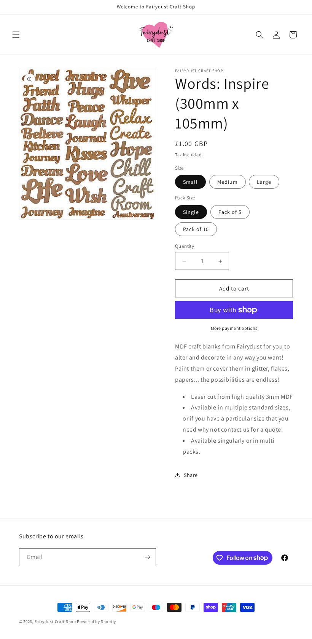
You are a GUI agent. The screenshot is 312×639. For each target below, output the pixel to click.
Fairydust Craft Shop (55, 621)
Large (264, 181)
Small (190, 181)
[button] (16, 34)
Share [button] (191, 475)
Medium (227, 181)
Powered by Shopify (96, 621)
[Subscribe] (147, 557)
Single (191, 212)
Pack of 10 (196, 229)
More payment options (234, 328)
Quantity (184, 246)
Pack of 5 (230, 212)
